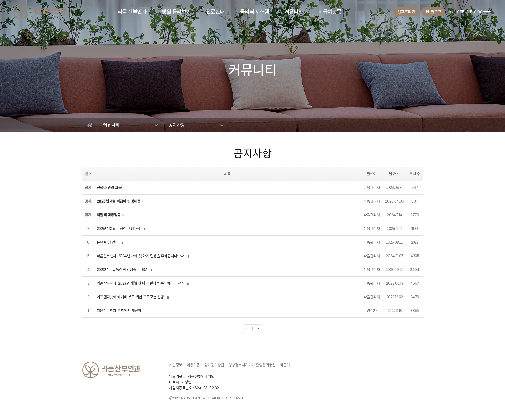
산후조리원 (406, 11)
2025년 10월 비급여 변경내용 (118, 228)
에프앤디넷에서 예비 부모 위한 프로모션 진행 (130, 297)
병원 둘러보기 (176, 12)
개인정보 (175, 365)
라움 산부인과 (132, 12)
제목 (227, 173)
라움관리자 (371, 187)
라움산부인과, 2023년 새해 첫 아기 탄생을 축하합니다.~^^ (140, 283)
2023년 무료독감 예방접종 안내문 (122, 269)
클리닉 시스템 (254, 12)
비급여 (285, 365)
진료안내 (215, 12)
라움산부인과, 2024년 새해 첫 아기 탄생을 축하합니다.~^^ (140, 256)
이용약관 (193, 365)
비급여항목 (329, 12)
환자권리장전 (214, 365)
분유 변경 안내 (107, 242)
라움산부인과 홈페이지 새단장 (119, 310)
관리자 (372, 310)
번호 (88, 173)
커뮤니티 (293, 12)
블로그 (435, 11)
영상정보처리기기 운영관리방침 (252, 365)
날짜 (392, 173)
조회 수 (414, 173)
